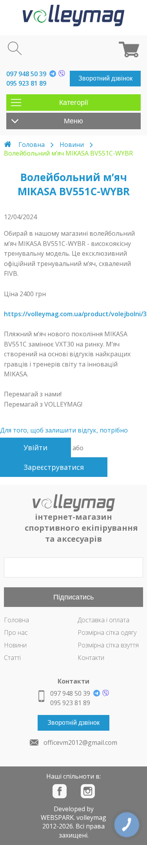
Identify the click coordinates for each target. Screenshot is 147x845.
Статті (12, 657)
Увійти (35, 447)
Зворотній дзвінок (73, 722)
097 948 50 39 (26, 74)
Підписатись (73, 597)
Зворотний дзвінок (105, 78)
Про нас (16, 632)
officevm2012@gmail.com (80, 742)
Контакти (91, 657)
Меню (73, 121)
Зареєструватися (54, 467)
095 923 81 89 (26, 83)
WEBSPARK (57, 817)
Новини (72, 144)
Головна (31, 144)
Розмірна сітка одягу (107, 632)
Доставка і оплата (103, 620)
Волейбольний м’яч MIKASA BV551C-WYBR (68, 153)
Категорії (73, 102)
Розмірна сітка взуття (108, 645)
